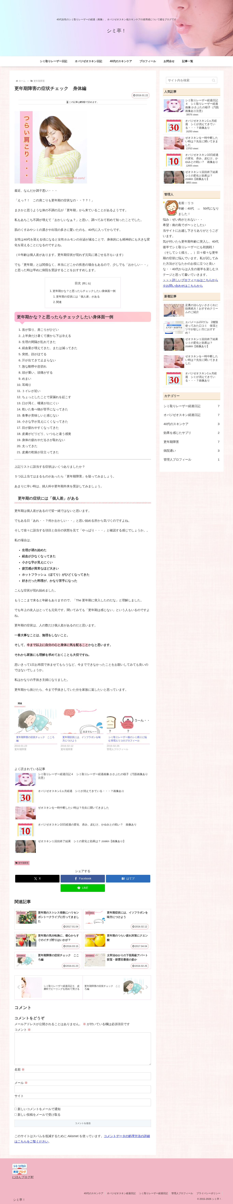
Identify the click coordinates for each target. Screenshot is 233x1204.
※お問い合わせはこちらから (183, 285)
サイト (19, 1096)
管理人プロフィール (182, 1193)
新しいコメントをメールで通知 (39, 1109)
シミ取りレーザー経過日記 (153, 1193)
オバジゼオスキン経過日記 (121, 1193)
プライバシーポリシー (208, 1193)
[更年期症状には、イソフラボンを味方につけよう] (82, 721)
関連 (59, 301)
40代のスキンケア (93, 1193)
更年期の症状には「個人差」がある (78, 296)
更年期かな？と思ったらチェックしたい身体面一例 (84, 290)
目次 (78, 283)
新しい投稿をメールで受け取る (39, 1114)
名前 (19, 1069)
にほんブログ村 (23, 1177)
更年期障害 (23, 863)
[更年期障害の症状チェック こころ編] (35, 721)
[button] (214, 80)
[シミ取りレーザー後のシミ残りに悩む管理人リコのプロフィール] (128, 721)
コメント (22, 1029)
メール (21, 1083)
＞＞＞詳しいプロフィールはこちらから (190, 280)
